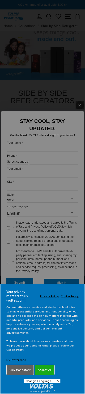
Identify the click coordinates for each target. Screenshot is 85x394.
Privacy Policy (49, 296)
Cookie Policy (70, 296)
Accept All (44, 370)
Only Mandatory (20, 370)
